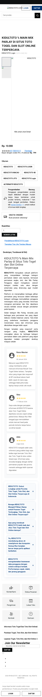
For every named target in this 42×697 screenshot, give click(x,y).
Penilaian (28, 151)
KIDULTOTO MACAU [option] (11, 173)
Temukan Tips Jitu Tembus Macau (18, 244)
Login (25, 8)
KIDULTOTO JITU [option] (10, 178)
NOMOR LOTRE (9, 235)
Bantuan (31, 618)
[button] (12, 92)
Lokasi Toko (30, 605)
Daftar (37, 8)
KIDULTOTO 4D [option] (30, 173)
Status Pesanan (31, 592)
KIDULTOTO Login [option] (29, 178)
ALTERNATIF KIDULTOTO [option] (13, 184)
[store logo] (16, 8)
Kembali (11, 618)
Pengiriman (11, 605)
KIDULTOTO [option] (8, 167)
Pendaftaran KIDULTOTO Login (17, 241)
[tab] (21, 252)
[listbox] (21, 175)
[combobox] (21, 15)
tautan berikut (16, 205)
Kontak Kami (11, 592)
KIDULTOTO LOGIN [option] (25, 167)
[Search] (37, 15)
